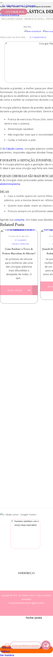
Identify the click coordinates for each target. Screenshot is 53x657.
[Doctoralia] (25, 534)
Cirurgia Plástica (34, 19)
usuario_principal (20, 244)
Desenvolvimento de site (20, 603)
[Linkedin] (43, 624)
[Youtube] (34, 624)
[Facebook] (9, 624)
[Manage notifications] (7, 645)
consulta (19, 219)
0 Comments (20, 240)
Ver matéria (7, 655)
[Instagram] (25, 624)
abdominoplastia (10, 184)
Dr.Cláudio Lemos (11, 19)
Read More (15, 290)
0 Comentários (37, 37)
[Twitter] (16, 624)
